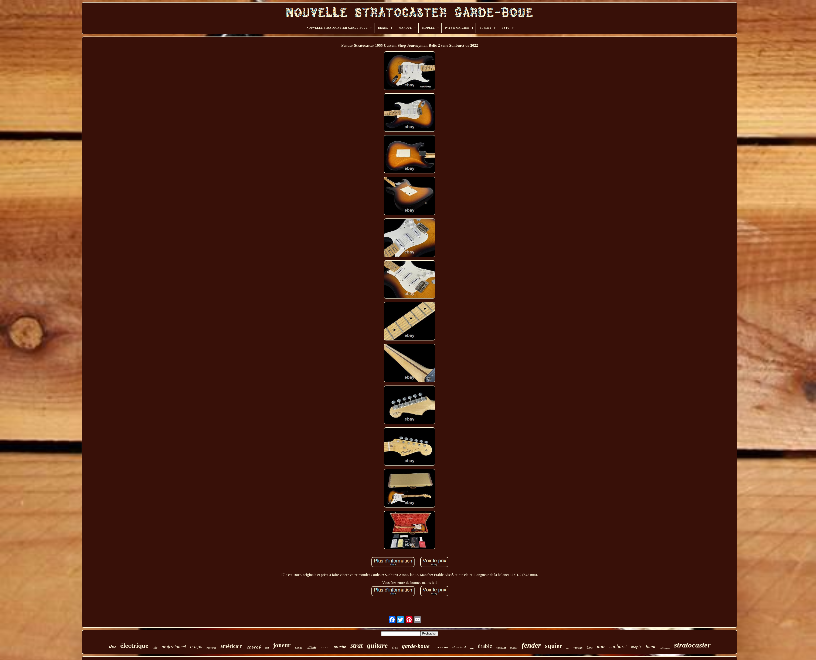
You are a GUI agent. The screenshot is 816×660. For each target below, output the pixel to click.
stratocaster (692, 645)
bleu (589, 647)
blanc (651, 646)
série (112, 647)
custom (501, 647)
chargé (254, 647)
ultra (395, 647)
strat (356, 645)
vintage (578, 647)
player (298, 647)
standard (459, 647)
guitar (513, 647)
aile (155, 647)
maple (636, 647)
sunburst (618, 646)
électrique (134, 645)
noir (601, 646)
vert (472, 648)
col (567, 648)
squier (553, 645)
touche (340, 647)
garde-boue (415, 646)
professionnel (174, 646)
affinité (311, 647)
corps (196, 646)
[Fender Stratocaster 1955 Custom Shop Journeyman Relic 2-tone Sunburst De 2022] (409, 71)
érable (485, 646)
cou (267, 647)
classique (211, 647)
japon (325, 647)
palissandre (665, 648)
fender (531, 645)
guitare (377, 645)
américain (231, 646)
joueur (282, 644)
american (441, 647)
